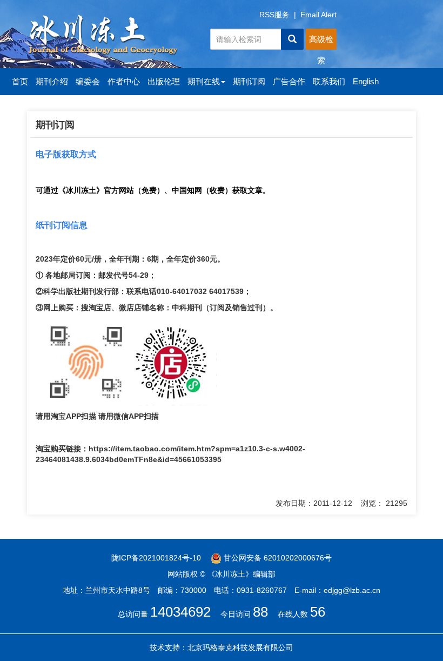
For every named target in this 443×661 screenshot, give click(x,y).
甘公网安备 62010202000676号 (277, 557)
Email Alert (318, 14)
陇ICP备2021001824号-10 (156, 557)
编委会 (88, 81)
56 (317, 612)
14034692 (180, 612)
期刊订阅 (249, 81)
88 (260, 612)
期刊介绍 (52, 81)
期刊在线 (203, 81)
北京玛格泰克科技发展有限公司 (240, 647)
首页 (20, 81)
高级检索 (321, 42)
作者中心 (124, 81)
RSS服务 (274, 14)
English (366, 81)
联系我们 (329, 81)
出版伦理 (163, 81)
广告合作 (289, 81)
